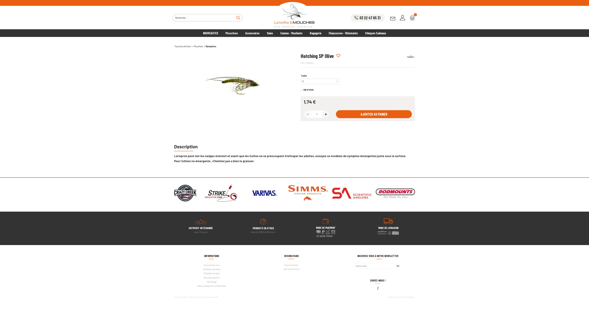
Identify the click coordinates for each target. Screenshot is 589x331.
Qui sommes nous (212, 265)
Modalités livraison (212, 273)
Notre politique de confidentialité (212, 286)
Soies (270, 33)
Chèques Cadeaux (375, 33)
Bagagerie (315, 33)
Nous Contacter (291, 265)
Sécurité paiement (212, 277)
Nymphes (211, 46)
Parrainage (211, 282)
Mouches (231, 33)
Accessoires (252, 33)
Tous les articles (182, 46)
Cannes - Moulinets (291, 33)
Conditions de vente (211, 269)
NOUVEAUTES (210, 33)
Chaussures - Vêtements (343, 33)
